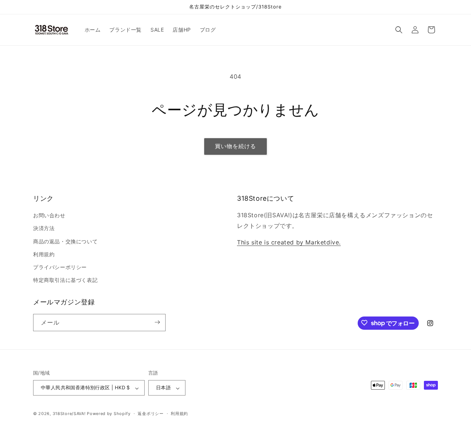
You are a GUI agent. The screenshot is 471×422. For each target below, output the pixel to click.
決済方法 (43, 228)
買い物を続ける (235, 146)
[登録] (157, 322)
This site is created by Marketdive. (289, 242)
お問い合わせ (49, 215)
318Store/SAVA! (69, 413)
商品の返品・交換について (65, 241)
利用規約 (43, 254)
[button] (399, 30)
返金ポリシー (150, 413)
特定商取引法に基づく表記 (65, 280)
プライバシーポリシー (60, 267)
